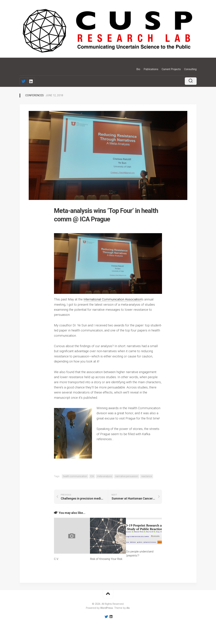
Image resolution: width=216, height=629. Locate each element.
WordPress (106, 607)
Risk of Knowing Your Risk (106, 559)
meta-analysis (104, 476)
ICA (92, 476)
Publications (151, 69)
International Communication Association (112, 299)
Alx (128, 607)
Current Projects (171, 69)
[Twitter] (23, 81)
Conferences (34, 95)
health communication (75, 476)
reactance (146, 476)
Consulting (190, 69)
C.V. (56, 559)
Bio (138, 69)
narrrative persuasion (126, 476)
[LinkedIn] (31, 81)
